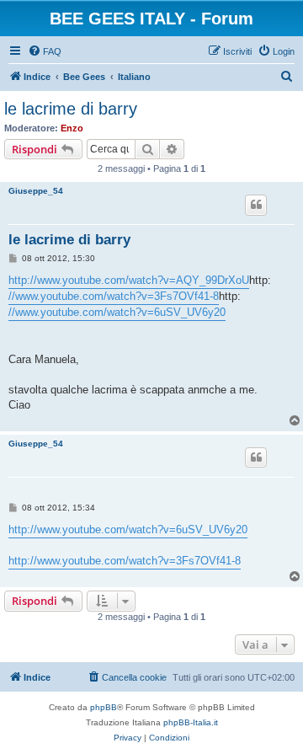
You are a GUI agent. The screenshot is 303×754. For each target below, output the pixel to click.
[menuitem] (44, 51)
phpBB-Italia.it (190, 722)
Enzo (72, 128)
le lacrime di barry (70, 108)
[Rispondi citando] (256, 205)
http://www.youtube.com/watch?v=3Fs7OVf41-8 (124, 560)
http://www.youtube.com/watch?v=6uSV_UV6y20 (127, 529)
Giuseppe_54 (35, 190)
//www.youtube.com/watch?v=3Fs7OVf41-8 (113, 296)
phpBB (103, 707)
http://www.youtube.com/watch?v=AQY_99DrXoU (128, 280)
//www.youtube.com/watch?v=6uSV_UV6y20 (117, 312)
